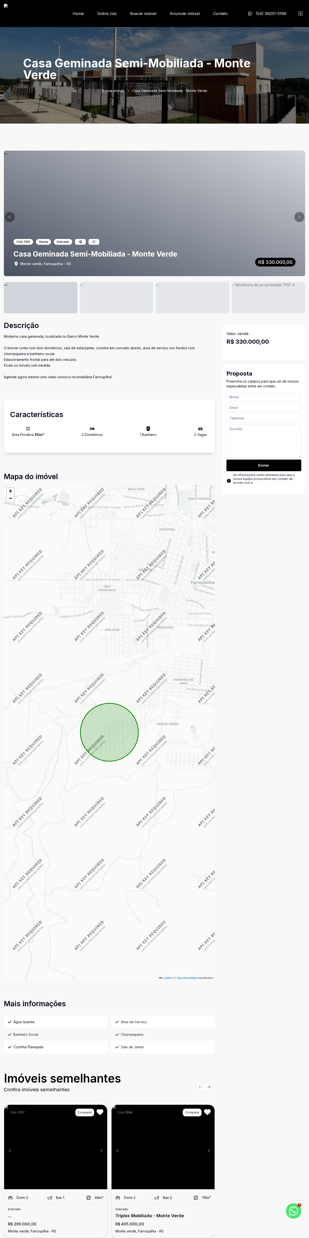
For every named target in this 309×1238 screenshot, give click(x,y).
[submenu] (300, 13)
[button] (9, 217)
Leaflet (167, 978)
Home (78, 13)
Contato (220, 13)
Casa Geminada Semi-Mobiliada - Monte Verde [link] (169, 91)
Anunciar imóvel (185, 13)
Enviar (263, 465)
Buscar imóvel (143, 13)
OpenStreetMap (187, 978)
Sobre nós (107, 13)
